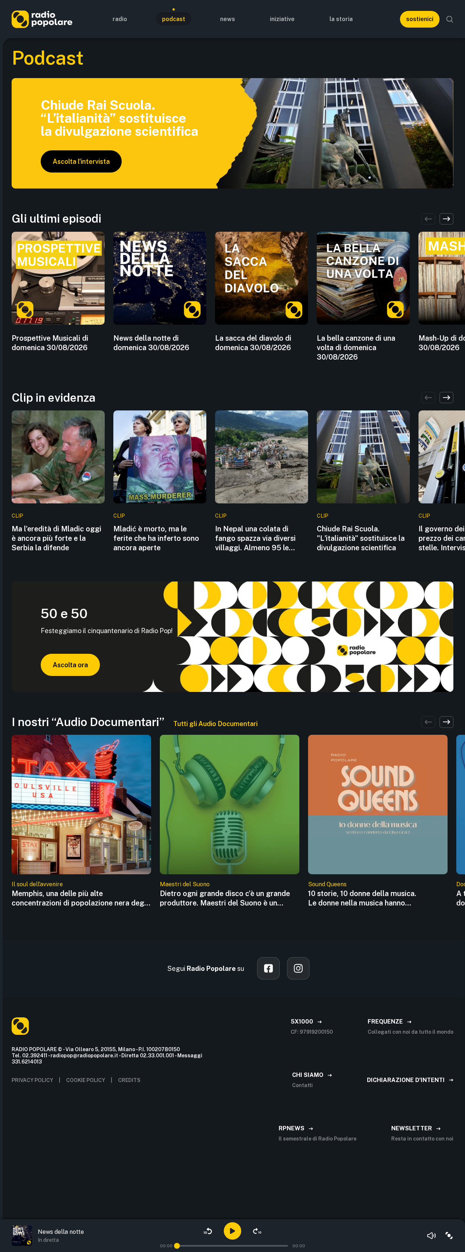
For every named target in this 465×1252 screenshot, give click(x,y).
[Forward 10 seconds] (257, 1231)
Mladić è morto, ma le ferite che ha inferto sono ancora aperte (156, 538)
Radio (120, 19)
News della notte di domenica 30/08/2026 (151, 343)
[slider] (177, 1246)
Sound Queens (327, 884)
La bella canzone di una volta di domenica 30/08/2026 (356, 347)
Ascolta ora (70, 665)
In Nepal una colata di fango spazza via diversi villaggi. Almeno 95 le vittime (255, 538)
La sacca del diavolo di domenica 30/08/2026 (253, 343)
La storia (341, 19)
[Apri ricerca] (449, 19)
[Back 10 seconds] (207, 1231)
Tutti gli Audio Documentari (215, 724)
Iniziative (282, 19)
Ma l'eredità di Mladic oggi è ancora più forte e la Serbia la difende (56, 538)
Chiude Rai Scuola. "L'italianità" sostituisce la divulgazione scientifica (361, 538)
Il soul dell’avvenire (37, 884)
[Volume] (431, 1235)
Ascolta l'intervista (81, 161)
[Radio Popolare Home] (42, 19)
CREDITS (129, 1080)
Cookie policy (85, 1080)
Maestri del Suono (185, 884)
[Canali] (449, 1235)
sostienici (419, 19)
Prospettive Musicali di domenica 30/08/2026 (50, 343)
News (227, 19)
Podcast (173, 19)
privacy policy (32, 1080)
